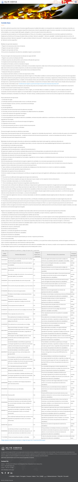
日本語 (41, 476)
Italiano (34, 476)
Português (23, 476)
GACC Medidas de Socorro (7, 469)
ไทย (38, 476)
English (17, 476)
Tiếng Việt (60, 476)
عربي (45, 476)
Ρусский (66, 476)
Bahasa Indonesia (52, 476)
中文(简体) (12, 476)
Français (29, 476)
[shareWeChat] (2, 473)
